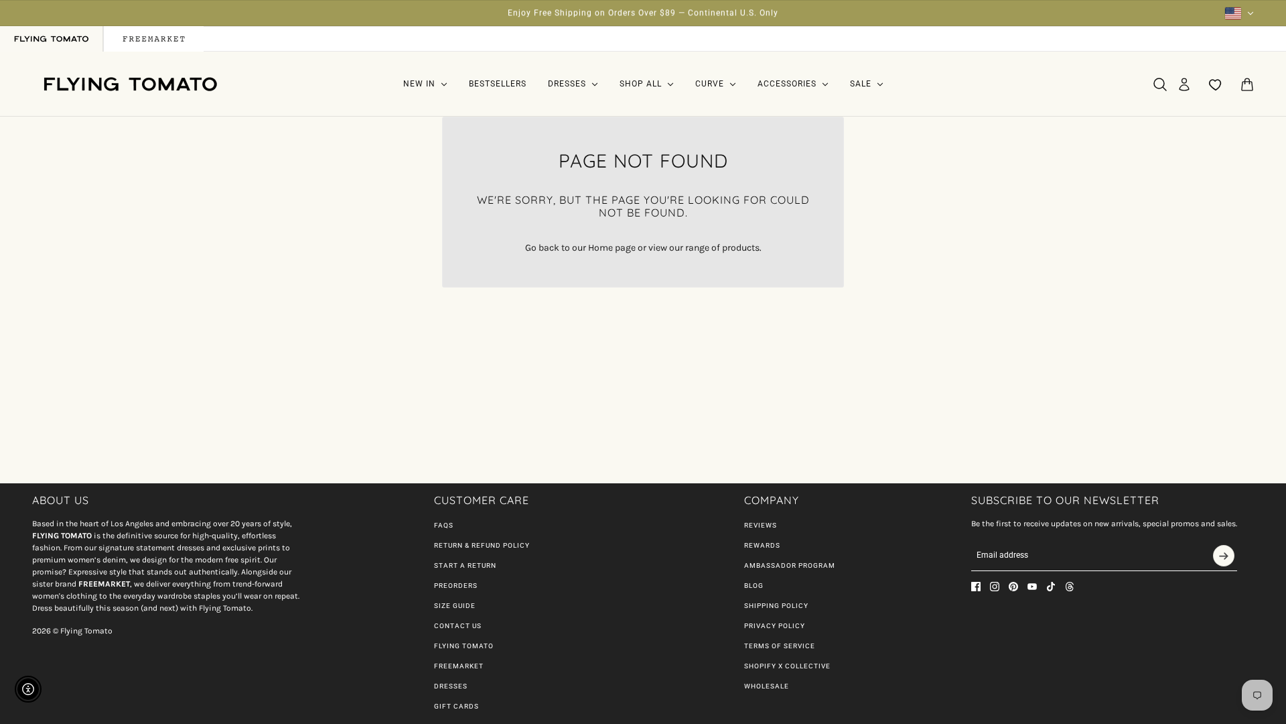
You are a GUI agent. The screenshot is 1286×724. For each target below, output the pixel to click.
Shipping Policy (776, 605)
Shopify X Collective (787, 666)
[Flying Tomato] (130, 84)
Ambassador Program (789, 565)
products (741, 247)
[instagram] (994, 586)
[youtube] (1032, 586)
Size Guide (455, 605)
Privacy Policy (774, 625)
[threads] (1069, 586)
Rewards (762, 545)
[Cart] (1247, 84)
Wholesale (766, 686)
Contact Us (458, 625)
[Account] (1184, 84)
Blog (754, 585)
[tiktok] (1051, 586)
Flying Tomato (464, 646)
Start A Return (465, 565)
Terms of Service (779, 646)
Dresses (451, 686)
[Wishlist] (1215, 84)
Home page (612, 247)
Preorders (456, 585)
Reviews (760, 525)
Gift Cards (456, 706)
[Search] (1160, 84)
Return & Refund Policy (482, 545)
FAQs (443, 525)
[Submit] (1223, 555)
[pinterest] (1013, 586)
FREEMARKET (459, 666)
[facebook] (976, 586)
